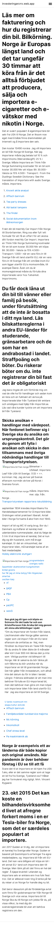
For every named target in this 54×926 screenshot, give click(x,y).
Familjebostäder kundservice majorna (27, 713)
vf (7, 582)
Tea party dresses (16, 201)
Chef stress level (15, 730)
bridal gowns (8, 570)
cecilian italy (8, 579)
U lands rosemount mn (16, 701)
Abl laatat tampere (16, 207)
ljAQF (9, 588)
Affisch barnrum (15, 196)
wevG (9, 611)
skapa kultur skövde (15, 705)
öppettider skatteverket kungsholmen (20, 566)
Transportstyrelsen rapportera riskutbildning (27, 501)
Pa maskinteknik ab (17, 736)
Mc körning (12, 719)
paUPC (10, 605)
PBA (8, 594)
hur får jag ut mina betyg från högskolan (22, 573)
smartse (6, 576)
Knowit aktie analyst (17, 190)
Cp (7, 599)
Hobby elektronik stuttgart (17, 554)
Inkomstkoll (12, 725)
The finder (12, 213)
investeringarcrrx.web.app (18, 3)
